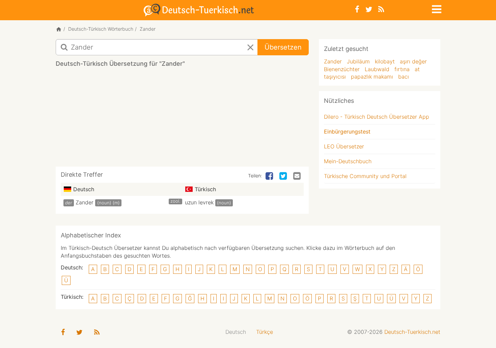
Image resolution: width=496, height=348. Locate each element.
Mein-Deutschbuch (347, 161)
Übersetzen (283, 47)
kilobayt (385, 61)
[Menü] (436, 8)
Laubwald (377, 69)
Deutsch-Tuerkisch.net (412, 331)
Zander (84, 202)
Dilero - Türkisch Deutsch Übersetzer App (376, 116)
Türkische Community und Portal (365, 176)
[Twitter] (368, 9)
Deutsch (235, 331)
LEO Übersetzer (344, 146)
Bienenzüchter (342, 69)
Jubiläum (358, 61)
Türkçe (264, 331)
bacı (403, 76)
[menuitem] (235, 332)
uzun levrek (199, 202)
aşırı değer (413, 61)
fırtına (402, 69)
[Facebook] (357, 9)
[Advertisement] (182, 119)
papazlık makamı (372, 76)
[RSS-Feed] (381, 9)
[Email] (298, 176)
